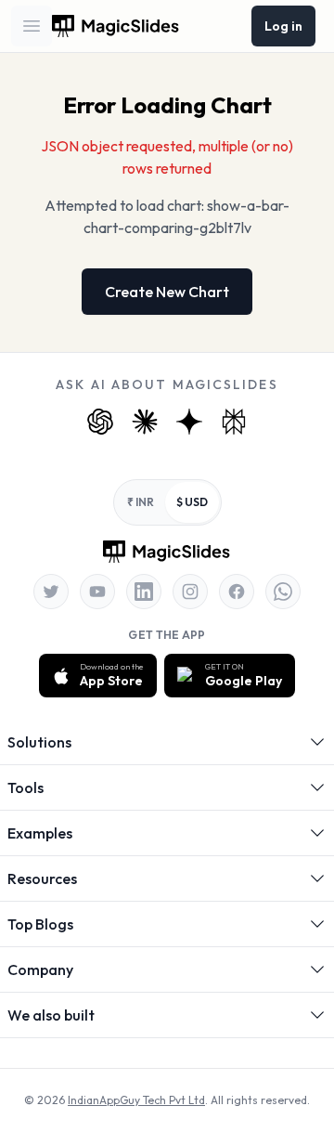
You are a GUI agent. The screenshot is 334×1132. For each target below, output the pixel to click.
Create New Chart (167, 291)
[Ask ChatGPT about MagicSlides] (100, 422)
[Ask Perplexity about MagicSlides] (234, 422)
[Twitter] (51, 591)
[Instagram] (190, 591)
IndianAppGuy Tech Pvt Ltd (136, 1100)
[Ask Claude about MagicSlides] (145, 422)
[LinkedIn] (143, 591)
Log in (283, 26)
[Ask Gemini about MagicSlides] (189, 422)
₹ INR (140, 502)
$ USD (192, 502)
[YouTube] (97, 591)
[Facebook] (236, 591)
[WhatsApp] (283, 591)
